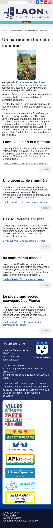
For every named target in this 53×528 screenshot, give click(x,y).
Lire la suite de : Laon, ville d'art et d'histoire (25, 163)
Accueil (5, 30)
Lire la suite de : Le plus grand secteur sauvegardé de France (22, 323)
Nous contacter (11, 512)
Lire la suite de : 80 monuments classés (23, 279)
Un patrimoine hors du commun (36, 30)
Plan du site (9, 515)
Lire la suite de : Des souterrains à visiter (24, 240)
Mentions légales (12, 518)
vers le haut (45, 169)
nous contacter (11, 359)
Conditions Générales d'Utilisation (21, 520)
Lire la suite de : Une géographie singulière (25, 202)
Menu (27, 22)
